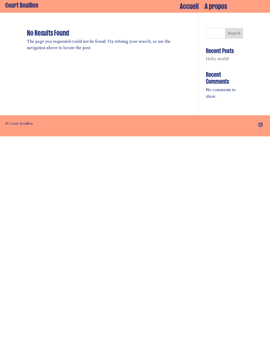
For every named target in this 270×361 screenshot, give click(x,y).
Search (234, 33)
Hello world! (217, 59)
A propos (216, 6)
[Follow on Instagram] (260, 125)
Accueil (189, 6)
